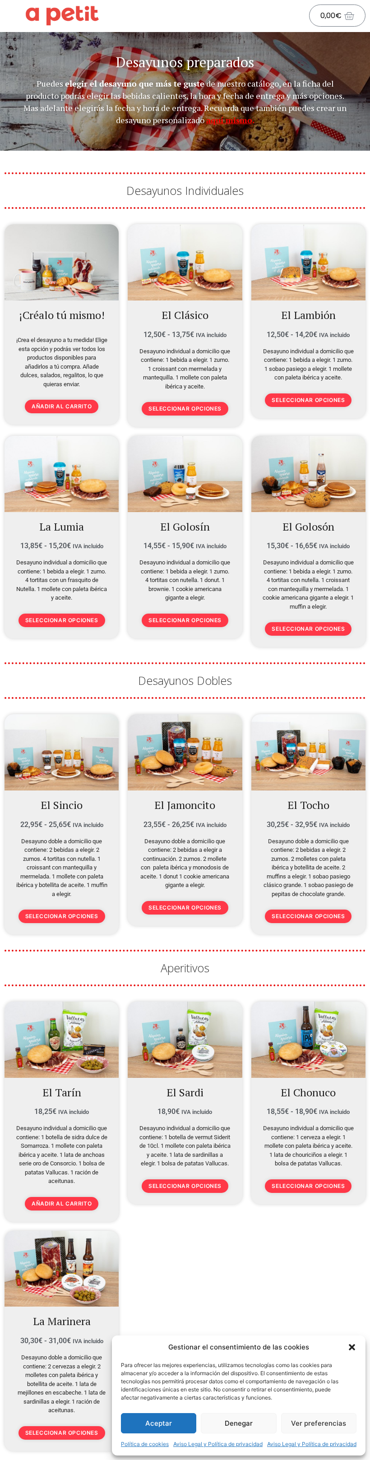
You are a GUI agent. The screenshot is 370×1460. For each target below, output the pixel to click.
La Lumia (61, 526)
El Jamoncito (184, 805)
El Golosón (308, 526)
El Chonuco (308, 1092)
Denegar (239, 1423)
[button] (351, 1347)
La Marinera (62, 1321)
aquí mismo (229, 120)
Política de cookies (145, 1444)
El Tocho (308, 805)
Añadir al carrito (62, 406)
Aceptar (158, 1423)
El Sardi (185, 1092)
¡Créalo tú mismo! (62, 315)
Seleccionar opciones (185, 408)
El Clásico (185, 315)
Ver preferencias (318, 1423)
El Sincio (62, 805)
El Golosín (185, 526)
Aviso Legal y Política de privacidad (218, 1444)
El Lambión (308, 315)
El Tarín (61, 1092)
